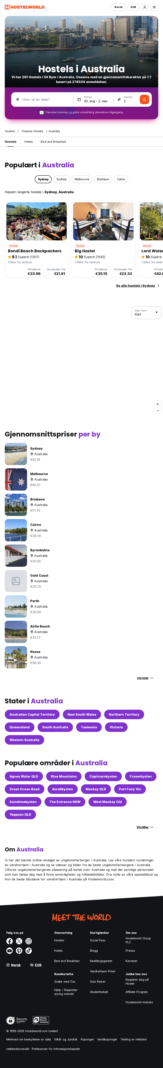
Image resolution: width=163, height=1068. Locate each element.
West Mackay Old (107, 802)
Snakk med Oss (64, 981)
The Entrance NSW (65, 802)
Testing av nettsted (133, 1039)
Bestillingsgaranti (101, 961)
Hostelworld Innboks (139, 1002)
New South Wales (82, 714)
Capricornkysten (103, 776)
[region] (81, 360)
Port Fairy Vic (130, 789)
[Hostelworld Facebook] (9, 941)
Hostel (13, 245)
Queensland (20, 727)
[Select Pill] (145, 7)
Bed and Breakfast (67, 961)
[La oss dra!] (144, 99)
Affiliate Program (137, 992)
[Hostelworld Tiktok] (28, 951)
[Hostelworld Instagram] (28, 941)
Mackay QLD (96, 789)
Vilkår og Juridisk (66, 1039)
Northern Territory (124, 714)
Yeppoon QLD (20, 814)
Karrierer (131, 961)
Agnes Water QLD (24, 776)
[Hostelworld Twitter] (19, 941)
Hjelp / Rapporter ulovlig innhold (66, 992)
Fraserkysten (141, 776)
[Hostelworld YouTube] (9, 951)
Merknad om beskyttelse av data (28, 1039)
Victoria (116, 727)
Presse (130, 950)
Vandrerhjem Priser (103, 971)
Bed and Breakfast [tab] (53, 141)
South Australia (55, 727)
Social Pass (97, 940)
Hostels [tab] (10, 141)
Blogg (94, 950)
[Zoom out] (157, 410)
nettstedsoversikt (17, 1049)
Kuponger (87, 1039)
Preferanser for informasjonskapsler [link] (56, 1049)
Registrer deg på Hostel (137, 981)
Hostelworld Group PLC (138, 940)
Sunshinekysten (23, 802)
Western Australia (24, 740)
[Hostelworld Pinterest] (19, 951)
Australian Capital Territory (32, 714)
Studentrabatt (99, 992)
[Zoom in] (157, 404)
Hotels (58, 950)
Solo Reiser (98, 981)
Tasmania (89, 727)
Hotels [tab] (28, 141)
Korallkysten (62, 789)
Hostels (59, 940)
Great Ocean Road (25, 789)
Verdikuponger (107, 1039)
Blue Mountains (64, 776)
